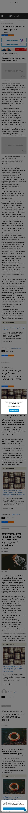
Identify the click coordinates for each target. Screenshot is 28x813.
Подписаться (14, 410)
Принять (14, 809)
